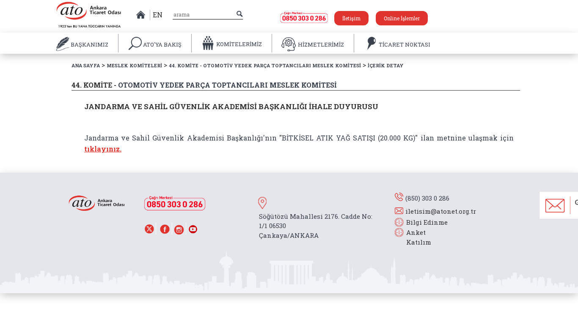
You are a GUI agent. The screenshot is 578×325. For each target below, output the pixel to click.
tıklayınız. (102, 148)
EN (157, 14)
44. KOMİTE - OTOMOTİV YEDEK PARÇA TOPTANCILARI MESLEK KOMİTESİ (265, 65)
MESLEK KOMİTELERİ (134, 65)
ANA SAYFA (86, 65)
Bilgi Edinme (427, 222)
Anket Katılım (414, 237)
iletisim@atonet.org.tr (440, 211)
